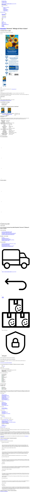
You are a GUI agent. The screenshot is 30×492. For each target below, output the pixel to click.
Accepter (9, 490)
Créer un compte (4, 17)
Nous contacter (4, 411)
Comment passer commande (5, 395)
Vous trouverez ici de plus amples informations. (6, 362)
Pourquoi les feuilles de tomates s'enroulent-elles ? (8, 234)
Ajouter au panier (2, 96)
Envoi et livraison (4, 396)
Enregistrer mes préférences (4, 490)
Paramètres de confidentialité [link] (5, 423)
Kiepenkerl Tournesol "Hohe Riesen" (7, 114)
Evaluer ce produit (3, 225)
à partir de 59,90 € (9, 3)
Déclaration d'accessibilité (5, 422)
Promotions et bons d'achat (5, 398)
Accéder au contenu (4, 1)
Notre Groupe (3, 412)
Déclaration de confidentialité (4, 439)
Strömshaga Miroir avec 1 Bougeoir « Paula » (7, 246)
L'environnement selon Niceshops (6, 413)
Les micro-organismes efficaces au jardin (7, 231)
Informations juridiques (4, 135)
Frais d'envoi (5, 8)
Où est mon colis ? (4, 404)
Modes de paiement (5, 9)
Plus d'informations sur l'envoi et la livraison (5, 100)
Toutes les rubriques (5, 10)
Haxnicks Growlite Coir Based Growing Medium (8, 239)
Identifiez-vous (4, 402)
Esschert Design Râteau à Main (6, 244)
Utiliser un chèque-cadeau (5, 405)
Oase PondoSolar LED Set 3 (5, 238)
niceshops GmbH (6, 419)
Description (2, 116)
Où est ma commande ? (6, 7)
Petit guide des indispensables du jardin (7, 232)
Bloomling (3, 237)
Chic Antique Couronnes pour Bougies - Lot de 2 (8, 245)
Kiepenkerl (3, 28)
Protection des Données (5, 421)
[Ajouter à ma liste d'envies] (0, 97)
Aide (2, 6)
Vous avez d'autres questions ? (5, 399)
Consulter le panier (4, 2)
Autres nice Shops (4, 425)
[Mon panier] (16, 20)
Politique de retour (4, 397)
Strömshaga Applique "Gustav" (6, 240)
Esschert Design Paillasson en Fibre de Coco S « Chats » (9, 243)
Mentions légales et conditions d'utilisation (7, 420)
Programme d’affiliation (5, 408)
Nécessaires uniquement (13, 490)
